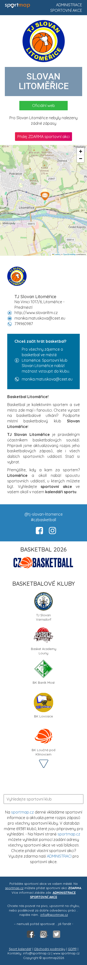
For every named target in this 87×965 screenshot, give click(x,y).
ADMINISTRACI (59, 856)
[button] (45, 196)
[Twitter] (56, 934)
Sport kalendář (20, 949)
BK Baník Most (44, 682)
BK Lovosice (43, 716)
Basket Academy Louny (43, 650)
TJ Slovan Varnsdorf (43, 617)
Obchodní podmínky (49, 949)
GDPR (72, 949)
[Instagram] (44, 934)
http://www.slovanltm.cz (36, 312)
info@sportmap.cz (54, 915)
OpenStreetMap (69, 254)
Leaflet (57, 254)
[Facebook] (31, 934)
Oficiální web (43, 105)
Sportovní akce (66, 10)
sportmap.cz (22, 812)
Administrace (69, 4)
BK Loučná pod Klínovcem (43, 751)
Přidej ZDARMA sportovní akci (43, 136)
